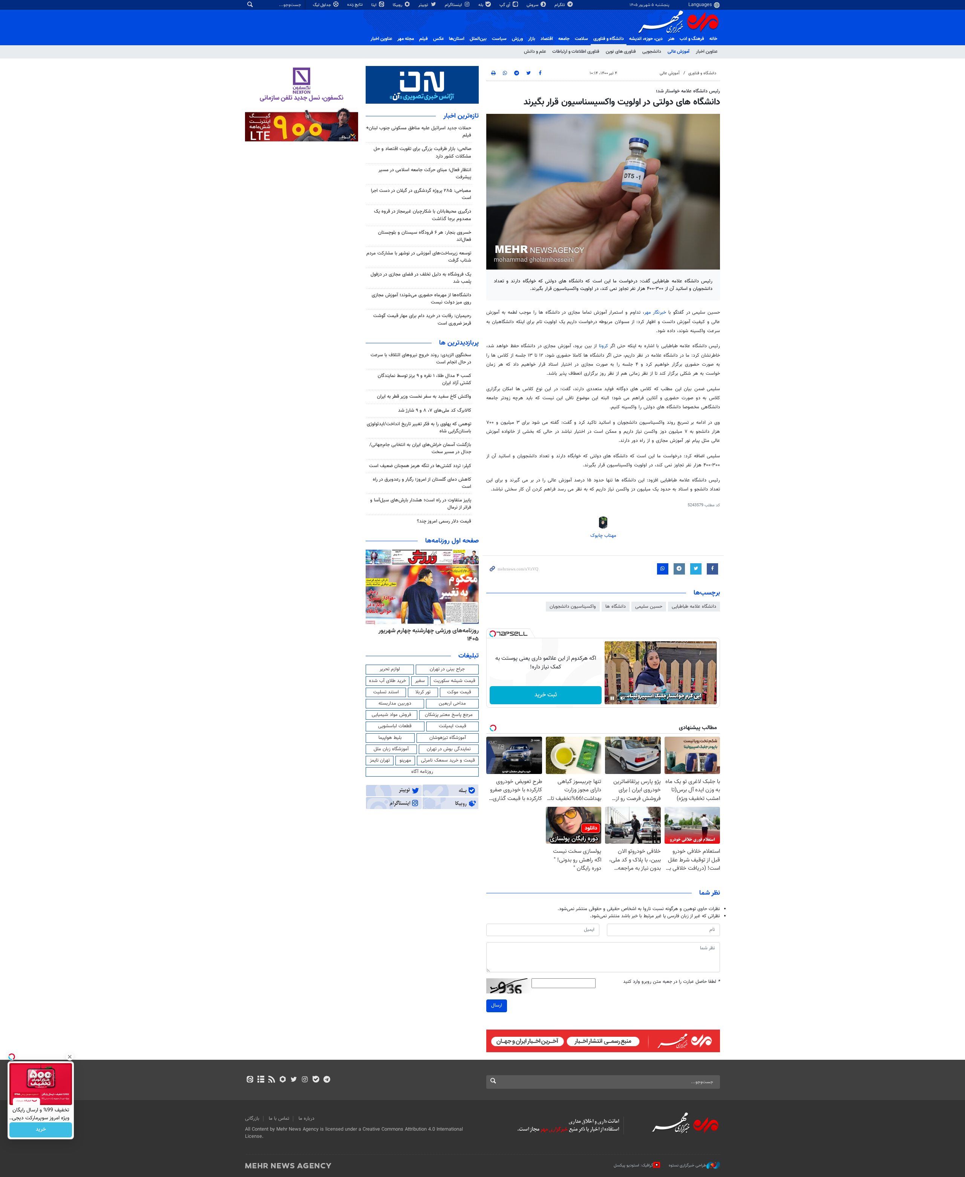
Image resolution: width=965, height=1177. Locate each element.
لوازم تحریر (390, 669)
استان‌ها (456, 39)
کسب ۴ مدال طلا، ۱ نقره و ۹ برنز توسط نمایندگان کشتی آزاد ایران (424, 379)
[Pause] (612, 698)
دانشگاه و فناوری (608, 39)
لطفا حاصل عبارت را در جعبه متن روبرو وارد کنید (671, 981)
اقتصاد (547, 39)
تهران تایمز (380, 760)
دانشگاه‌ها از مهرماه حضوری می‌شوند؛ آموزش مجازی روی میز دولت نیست (421, 298)
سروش (533, 5)
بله (481, 5)
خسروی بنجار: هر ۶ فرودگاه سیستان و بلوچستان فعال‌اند (424, 236)
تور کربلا (422, 692)
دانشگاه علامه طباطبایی (694, 606)
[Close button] (70, 1057)
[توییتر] (294, 1080)
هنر (671, 39)
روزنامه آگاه (422, 771)
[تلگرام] (326, 1080)
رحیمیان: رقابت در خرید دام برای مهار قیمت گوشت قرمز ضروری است (422, 319)
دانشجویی (651, 51)
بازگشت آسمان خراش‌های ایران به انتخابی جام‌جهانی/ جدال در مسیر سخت (420, 448)
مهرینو (405, 760)
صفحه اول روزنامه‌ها (452, 541)
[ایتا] (249, 1080)
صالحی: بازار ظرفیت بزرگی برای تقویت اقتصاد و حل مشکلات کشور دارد (422, 152)
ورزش (517, 39)
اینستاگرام (454, 5)
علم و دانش (535, 51)
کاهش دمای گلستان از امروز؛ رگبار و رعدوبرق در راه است (422, 483)
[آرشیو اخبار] (260, 1080)
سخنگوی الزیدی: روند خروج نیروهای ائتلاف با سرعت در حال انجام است (421, 358)
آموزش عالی (678, 51)
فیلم (423, 39)
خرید (41, 1130)
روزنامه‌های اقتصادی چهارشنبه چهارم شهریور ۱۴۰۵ (426, 635)
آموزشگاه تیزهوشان (447, 738)
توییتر (423, 5)
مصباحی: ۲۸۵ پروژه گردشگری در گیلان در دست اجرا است (421, 194)
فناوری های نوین (621, 51)
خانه (713, 39)
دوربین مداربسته (394, 703)
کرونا (603, 346)
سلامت (581, 39)
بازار (531, 39)
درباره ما (306, 1118)
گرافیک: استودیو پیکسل (633, 1165)
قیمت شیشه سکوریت (454, 681)
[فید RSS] (271, 1080)
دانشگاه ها (615, 606)
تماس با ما (279, 1118)
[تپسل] (492, 634)
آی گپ (505, 5)
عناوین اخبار (706, 51)
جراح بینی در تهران (447, 669)
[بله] (315, 1080)
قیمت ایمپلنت (452, 726)
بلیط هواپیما (390, 738)
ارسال (496, 1005)
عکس (438, 39)
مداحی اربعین (452, 703)
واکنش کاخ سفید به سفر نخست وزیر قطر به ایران (424, 396)
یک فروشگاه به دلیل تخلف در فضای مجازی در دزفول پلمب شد (421, 278)
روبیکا (398, 5)
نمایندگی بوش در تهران (449, 749)
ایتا (374, 5)
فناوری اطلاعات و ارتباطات (575, 51)
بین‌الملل (478, 39)
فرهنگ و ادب (692, 39)
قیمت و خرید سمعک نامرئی (448, 760)
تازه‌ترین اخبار (461, 116)
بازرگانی (252, 1118)
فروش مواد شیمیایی (391, 715)
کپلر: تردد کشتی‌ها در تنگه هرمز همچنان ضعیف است (420, 466)
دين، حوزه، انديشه (646, 39)
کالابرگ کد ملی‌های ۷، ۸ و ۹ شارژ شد (434, 410)
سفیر (420, 681)
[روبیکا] (283, 1080)
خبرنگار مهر (655, 312)
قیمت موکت (459, 692)
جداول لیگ (322, 5)
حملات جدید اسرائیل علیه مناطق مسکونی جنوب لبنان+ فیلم (418, 131)
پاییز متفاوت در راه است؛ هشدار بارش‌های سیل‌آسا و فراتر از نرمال (420, 504)
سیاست (499, 39)
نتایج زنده (355, 5)
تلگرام (560, 5)
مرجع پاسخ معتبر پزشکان (449, 715)
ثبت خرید (546, 695)
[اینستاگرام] (304, 1080)
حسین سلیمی (648, 606)
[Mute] (622, 698)
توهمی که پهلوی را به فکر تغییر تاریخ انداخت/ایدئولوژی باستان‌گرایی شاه (419, 427)
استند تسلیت (386, 692)
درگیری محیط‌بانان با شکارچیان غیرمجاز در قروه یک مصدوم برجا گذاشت (422, 215)
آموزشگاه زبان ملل (391, 749)
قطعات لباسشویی (395, 726)
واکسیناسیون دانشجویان (573, 606)
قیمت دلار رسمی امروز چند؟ (444, 521)
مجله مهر (405, 39)
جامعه (564, 39)
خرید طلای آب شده (387, 681)
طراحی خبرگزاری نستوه (687, 1165)
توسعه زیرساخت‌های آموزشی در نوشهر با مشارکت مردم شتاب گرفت (418, 257)
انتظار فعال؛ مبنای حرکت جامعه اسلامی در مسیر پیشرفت (424, 173)
